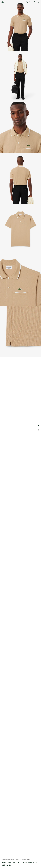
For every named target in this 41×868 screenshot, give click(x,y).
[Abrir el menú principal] (38, 2)
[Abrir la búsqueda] (34, 2)
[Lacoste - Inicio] (3, 2)
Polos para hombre (8, 859)
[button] (30, 2)
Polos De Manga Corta (23, 859)
